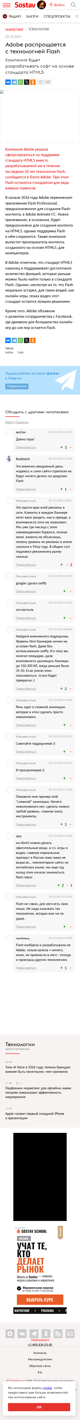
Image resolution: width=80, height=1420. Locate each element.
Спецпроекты (57, 16)
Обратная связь (40, 1366)
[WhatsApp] (20, 82)
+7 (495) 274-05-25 (40, 1344)
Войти (9, 422)
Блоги (32, 16)
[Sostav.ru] (26, 5)
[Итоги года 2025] (42, 4)
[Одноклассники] (33, 82)
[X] (26, 82)
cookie (47, 1388)
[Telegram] (14, 82)
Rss (40, 1372)
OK (39, 1407)
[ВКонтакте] (8, 82)
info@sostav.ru (40, 1340)
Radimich (23, 459)
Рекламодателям (40, 1359)
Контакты (40, 1353)
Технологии (20, 1044)
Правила (21, 422)
